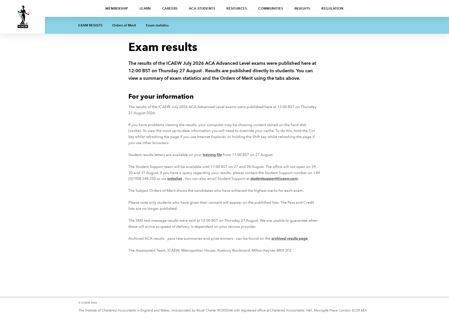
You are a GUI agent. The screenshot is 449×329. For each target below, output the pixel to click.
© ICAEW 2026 (88, 302)
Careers (170, 8)
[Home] (22, 17)
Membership (116, 8)
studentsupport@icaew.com (274, 178)
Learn (145, 8)
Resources (236, 8)
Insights (302, 8)
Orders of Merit (124, 25)
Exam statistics (157, 25)
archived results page (289, 238)
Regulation (332, 8)
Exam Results (90, 25)
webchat (174, 178)
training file (212, 154)
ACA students (202, 8)
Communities (270, 8)
